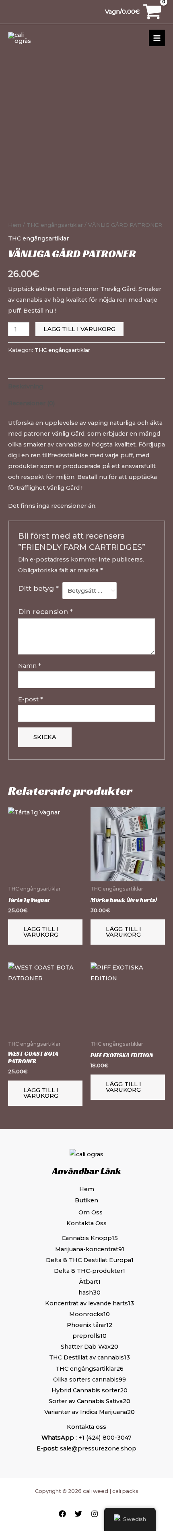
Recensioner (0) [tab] (31, 403)
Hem (14, 225)
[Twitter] (78, 1513)
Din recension (45, 611)
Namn (29, 665)
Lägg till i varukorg (79, 329)
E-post (30, 699)
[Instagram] (94, 1513)
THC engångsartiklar (55, 225)
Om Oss (90, 1212)
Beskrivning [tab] (25, 386)
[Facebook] (62, 1513)
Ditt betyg (38, 588)
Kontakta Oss (86, 1223)
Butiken (86, 1200)
